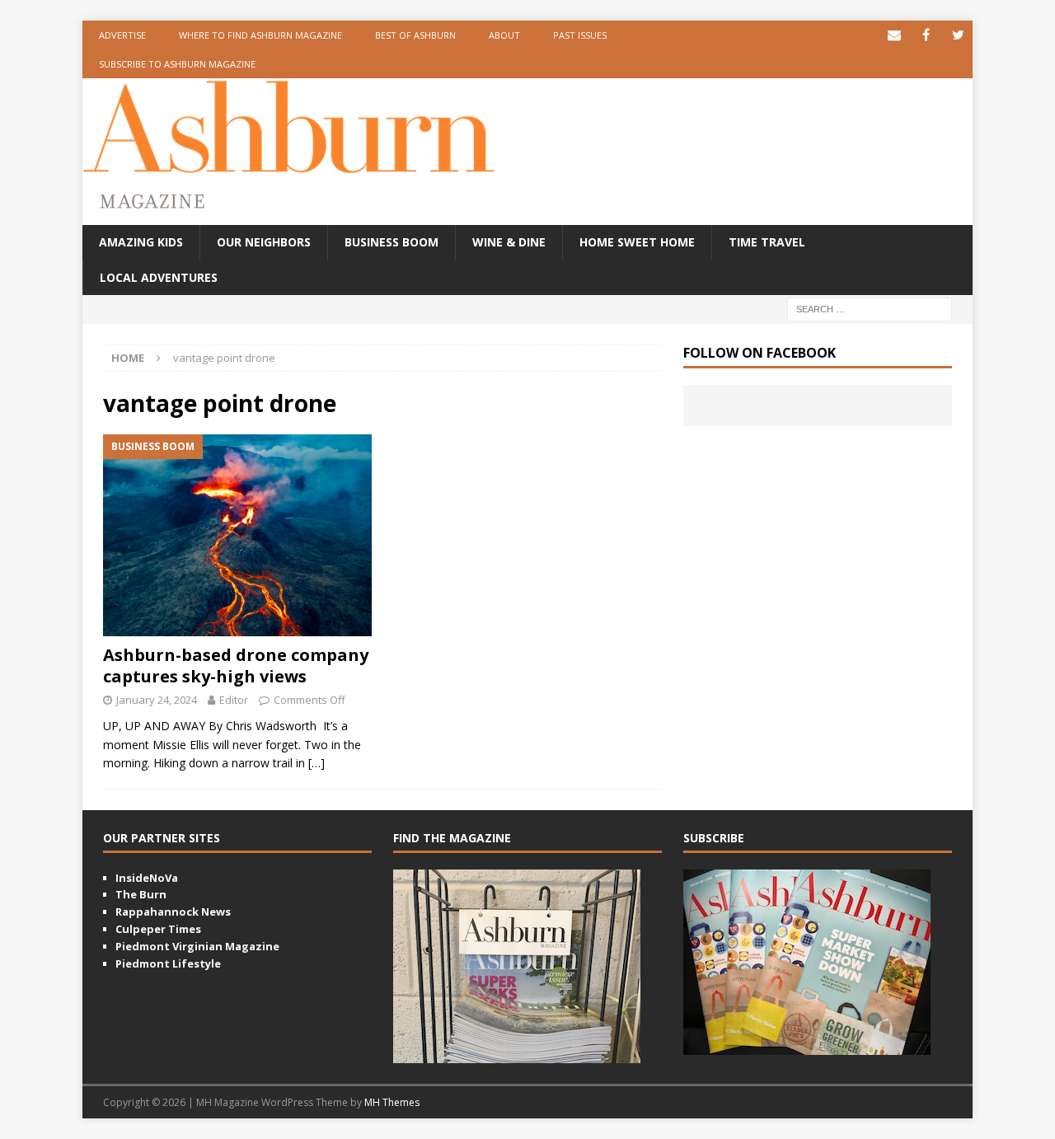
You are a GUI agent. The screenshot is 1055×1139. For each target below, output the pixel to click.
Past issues (580, 35)
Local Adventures (159, 277)
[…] (316, 763)
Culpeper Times (158, 928)
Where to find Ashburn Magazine (260, 35)
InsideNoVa (146, 877)
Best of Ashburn (415, 35)
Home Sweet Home (637, 242)
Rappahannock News (173, 911)
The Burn (140, 894)
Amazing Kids (141, 242)
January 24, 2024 (156, 699)
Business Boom (391, 242)
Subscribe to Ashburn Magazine (177, 64)
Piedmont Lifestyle (168, 963)
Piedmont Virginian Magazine (197, 946)
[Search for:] (869, 308)
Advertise (122, 35)
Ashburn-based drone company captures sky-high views (235, 665)
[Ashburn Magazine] (288, 164)
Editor (233, 699)
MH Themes (392, 1102)
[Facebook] (926, 35)
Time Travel (767, 242)
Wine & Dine (509, 242)
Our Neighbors (264, 242)
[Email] (893, 35)
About (504, 35)
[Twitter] (958, 35)
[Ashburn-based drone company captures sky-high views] (238, 535)
